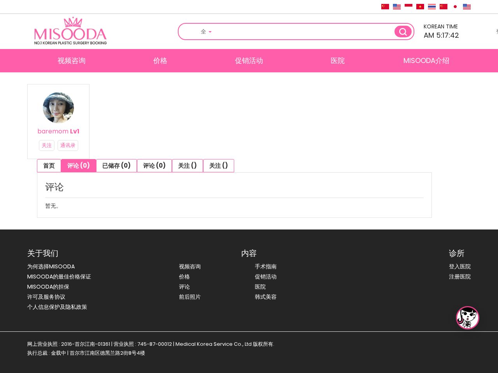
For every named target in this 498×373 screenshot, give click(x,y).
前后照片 (190, 297)
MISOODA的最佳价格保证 (59, 276)
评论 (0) (78, 165)
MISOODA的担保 (48, 287)
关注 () (187, 165)
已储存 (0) (116, 165)
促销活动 (249, 60)
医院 (338, 60)
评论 (184, 287)
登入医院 (460, 266)
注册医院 (460, 276)
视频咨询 (72, 60)
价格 (160, 60)
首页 (49, 165)
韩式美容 (266, 297)
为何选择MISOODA (51, 266)
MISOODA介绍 (426, 60)
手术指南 (266, 266)
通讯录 (67, 145)
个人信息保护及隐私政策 (57, 307)
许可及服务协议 (46, 297)
